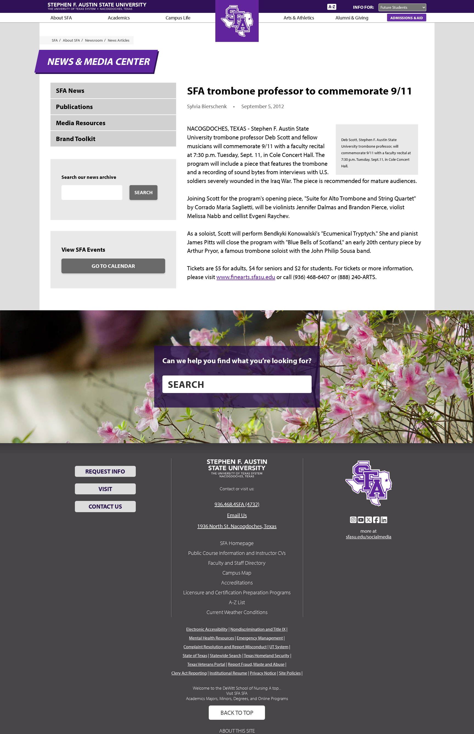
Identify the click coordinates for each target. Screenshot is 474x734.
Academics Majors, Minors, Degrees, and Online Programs (237, 698)
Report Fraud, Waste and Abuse (256, 664)
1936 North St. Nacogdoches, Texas (236, 526)
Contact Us (105, 506)
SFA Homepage (237, 543)
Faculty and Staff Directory (237, 562)
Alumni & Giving (351, 18)
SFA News (70, 90)
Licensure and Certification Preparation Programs (236, 592)
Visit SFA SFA (236, 693)
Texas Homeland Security (266, 655)
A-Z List (237, 602)
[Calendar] (302, 6)
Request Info (105, 471)
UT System (278, 646)
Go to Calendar (113, 265)
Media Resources (80, 123)
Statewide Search (225, 655)
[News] (291, 6)
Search (143, 192)
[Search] (343, 6)
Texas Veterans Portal (206, 664)
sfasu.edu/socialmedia (368, 537)
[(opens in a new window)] (353, 519)
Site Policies (290, 673)
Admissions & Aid (406, 17)
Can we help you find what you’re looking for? (237, 360)
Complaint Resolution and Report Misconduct (225, 646)
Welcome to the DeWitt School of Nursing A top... (237, 688)
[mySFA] (316, 6)
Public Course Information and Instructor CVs (237, 552)
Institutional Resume (228, 673)
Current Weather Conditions (237, 612)
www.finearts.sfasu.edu (245, 277)
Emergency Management (260, 638)
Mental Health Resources (211, 638)
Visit (105, 489)
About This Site (237, 730)
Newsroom (94, 40)
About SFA (61, 18)
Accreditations (237, 582)
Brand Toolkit (75, 138)
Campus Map (236, 572)
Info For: (363, 7)
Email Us (237, 515)
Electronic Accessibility (207, 629)
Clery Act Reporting (189, 673)
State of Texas (195, 655)
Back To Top (237, 712)
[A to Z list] (331, 7)
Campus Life (178, 18)
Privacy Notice (263, 673)
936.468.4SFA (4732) (237, 504)
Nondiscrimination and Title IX (258, 629)
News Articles (118, 40)
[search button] (303, 384)
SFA (55, 40)
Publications (74, 106)
